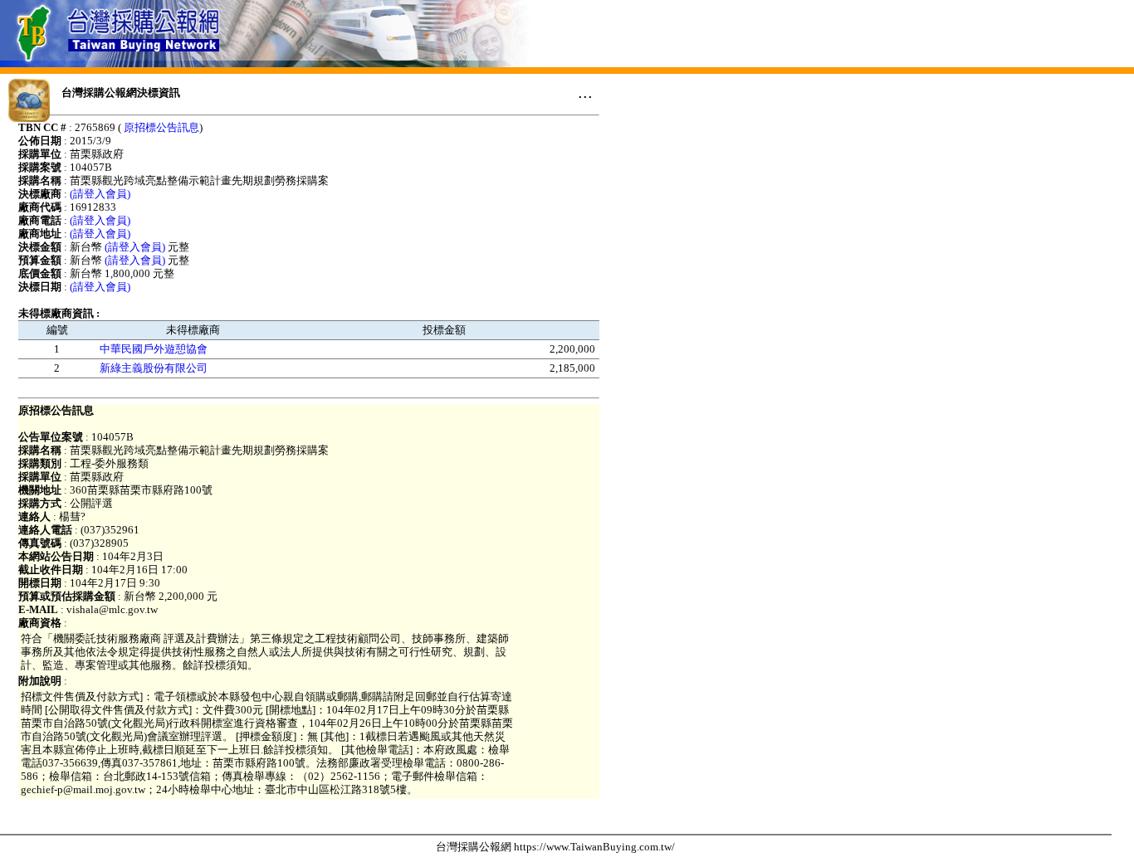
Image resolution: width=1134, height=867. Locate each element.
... (585, 92)
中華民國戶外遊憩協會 (154, 349)
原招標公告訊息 (161, 127)
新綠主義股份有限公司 (154, 368)
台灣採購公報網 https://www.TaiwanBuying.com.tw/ (555, 846)
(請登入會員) (100, 194)
